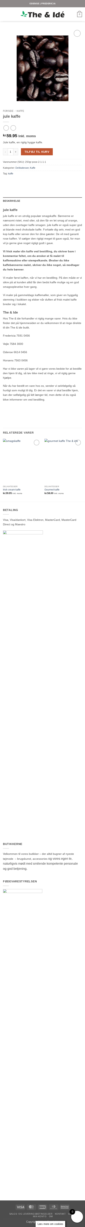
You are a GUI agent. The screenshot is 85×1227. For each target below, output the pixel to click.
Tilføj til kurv (37, 151)
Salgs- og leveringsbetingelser (31, 1214)
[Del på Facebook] (5, 180)
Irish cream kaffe (12, 489)
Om (51, 1216)
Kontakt (60, 1214)
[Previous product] (13, 128)
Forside (8, 111)
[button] (5, 14)
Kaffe (20, 111)
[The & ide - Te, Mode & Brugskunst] (42, 14)
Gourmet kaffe (52, 489)
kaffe (10, 173)
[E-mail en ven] (9, 180)
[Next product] (6, 128)
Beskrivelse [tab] (11, 201)
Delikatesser (22, 168)
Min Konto (39, 1216)
